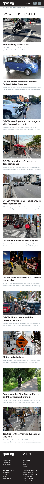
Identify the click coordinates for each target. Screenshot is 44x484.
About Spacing (28, 473)
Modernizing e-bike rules (16, 44)
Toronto (6, 463)
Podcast (26, 465)
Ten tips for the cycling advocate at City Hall (21, 435)
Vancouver (7, 465)
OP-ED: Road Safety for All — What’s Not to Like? (22, 279)
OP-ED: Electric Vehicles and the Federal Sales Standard (20, 83)
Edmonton (7, 479)
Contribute (27, 477)
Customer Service (30, 471)
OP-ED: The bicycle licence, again (20, 240)
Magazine (26, 461)
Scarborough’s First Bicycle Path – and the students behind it (21, 395)
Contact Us (27, 481)
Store (25, 467)
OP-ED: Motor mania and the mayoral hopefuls (18, 318)
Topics (27, 3)
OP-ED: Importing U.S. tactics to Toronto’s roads (19, 162)
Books (25, 463)
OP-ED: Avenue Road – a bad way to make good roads (22, 202)
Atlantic (6, 477)
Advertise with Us (30, 475)
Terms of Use (28, 479)
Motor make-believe (13, 357)
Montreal (6, 473)
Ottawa (6, 475)
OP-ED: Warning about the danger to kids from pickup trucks (22, 122)
